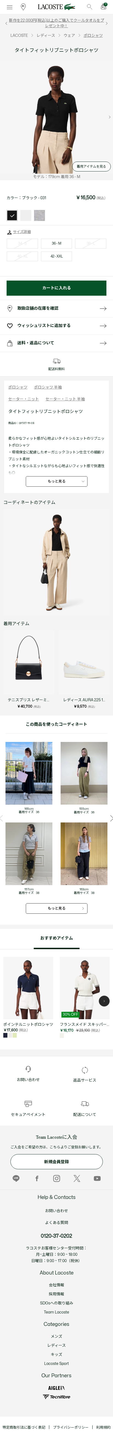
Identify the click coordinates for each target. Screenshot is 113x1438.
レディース (56, 1345)
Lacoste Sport (56, 1363)
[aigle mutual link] (56, 1387)
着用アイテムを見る (91, 166)
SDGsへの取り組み (56, 1303)
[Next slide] (109, 117)
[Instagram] (56, 1178)
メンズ (56, 1336)
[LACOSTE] (56, 7)
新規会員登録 (56, 1162)
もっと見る (57, 481)
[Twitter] (77, 1178)
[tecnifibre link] (56, 1396)
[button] (104, 1001)
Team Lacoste (56, 1312)
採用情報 (56, 1294)
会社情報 (56, 1285)
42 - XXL (56, 256)
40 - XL (22, 256)
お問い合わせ (56, 1211)
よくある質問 (56, 1222)
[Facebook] (36, 1178)
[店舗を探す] (23, 7)
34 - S (22, 243)
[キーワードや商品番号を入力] (90, 7)
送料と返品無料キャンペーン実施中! (67, 23)
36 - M (56, 243)
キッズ (56, 1354)
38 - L (91, 243)
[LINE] (16, 1178)
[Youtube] (97, 1178)
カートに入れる (56, 288)
